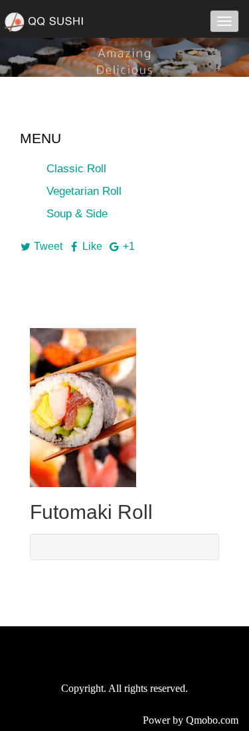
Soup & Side (77, 213)
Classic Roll (76, 168)
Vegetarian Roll (84, 191)
